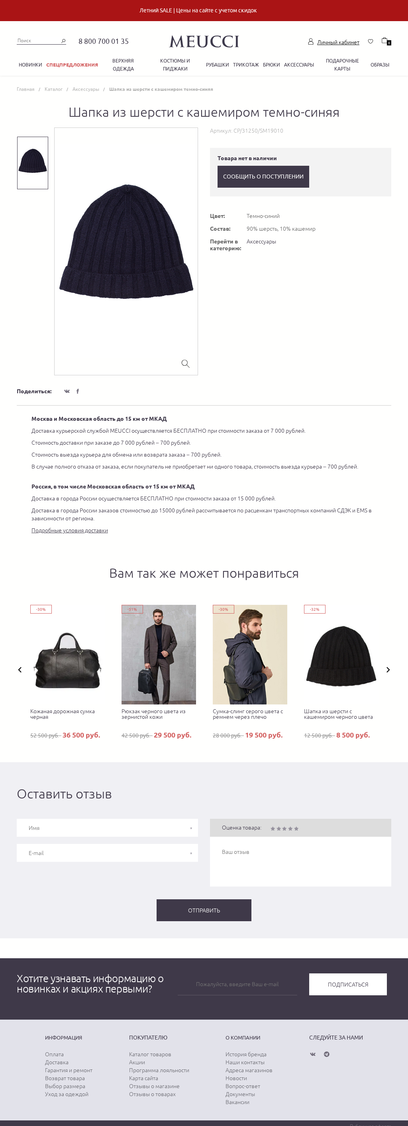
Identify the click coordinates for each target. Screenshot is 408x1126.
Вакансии (237, 1102)
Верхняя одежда (123, 65)
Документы (240, 1094)
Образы (380, 65)
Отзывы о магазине (154, 1086)
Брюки (271, 65)
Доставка (57, 1062)
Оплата (54, 1054)
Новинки (30, 65)
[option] (126, 251)
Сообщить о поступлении (263, 176)
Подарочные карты (342, 65)
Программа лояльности (159, 1070)
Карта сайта (143, 1078)
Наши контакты (245, 1062)
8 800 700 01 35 (103, 41)
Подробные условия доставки (69, 530)
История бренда (246, 1054)
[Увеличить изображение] (185, 363)
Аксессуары (299, 65)
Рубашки (217, 65)
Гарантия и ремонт (68, 1070)
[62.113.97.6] (204, 40)
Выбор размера (65, 1086)
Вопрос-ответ (243, 1086)
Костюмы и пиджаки (175, 65)
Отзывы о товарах (152, 1094)
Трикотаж (246, 65)
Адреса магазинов (249, 1070)
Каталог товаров (150, 1054)
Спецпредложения (72, 64)
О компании (243, 1037)
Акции (137, 1062)
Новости (236, 1078)
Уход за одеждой (66, 1094)
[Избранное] (371, 41)
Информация (63, 1037)
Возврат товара (65, 1078)
